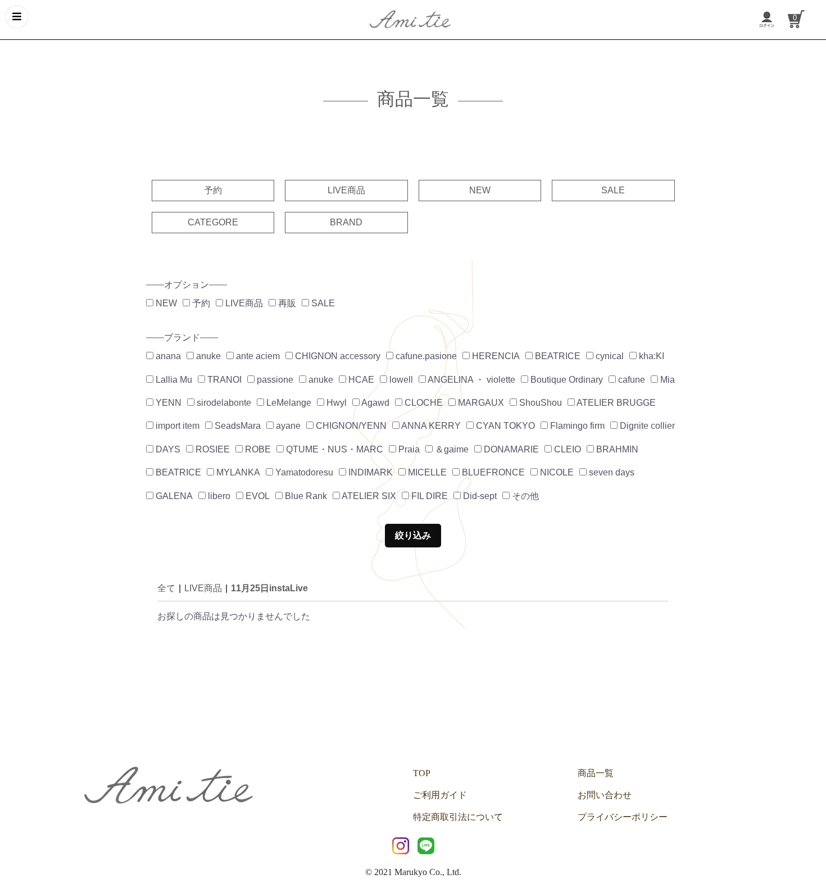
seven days (610, 472)
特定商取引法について (458, 817)
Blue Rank (305, 496)
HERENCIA (495, 356)
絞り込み (413, 535)
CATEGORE (213, 222)
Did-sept (479, 496)
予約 (213, 190)
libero (218, 496)
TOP (421, 773)
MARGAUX (480, 402)
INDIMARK (369, 472)
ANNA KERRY (430, 426)
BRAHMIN (616, 449)
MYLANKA (237, 472)
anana (167, 356)
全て (166, 588)
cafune (630, 379)
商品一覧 (596, 773)
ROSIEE (211, 449)
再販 (286, 303)
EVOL (256, 496)
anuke (207, 356)
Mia (666, 379)
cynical (608, 356)
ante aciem (257, 356)
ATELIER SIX (368, 496)
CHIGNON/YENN (350, 426)
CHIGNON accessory (336, 356)
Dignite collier (646, 426)
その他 (524, 496)
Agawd (374, 402)
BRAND (346, 222)
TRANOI (223, 379)
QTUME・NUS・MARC (333, 449)
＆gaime (451, 449)
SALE (613, 190)
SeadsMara (236, 426)
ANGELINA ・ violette (470, 379)
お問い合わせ (605, 795)
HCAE (360, 379)
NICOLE (556, 472)
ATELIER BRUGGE (615, 402)
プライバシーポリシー (623, 817)
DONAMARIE (510, 449)
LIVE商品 (346, 190)
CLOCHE (422, 402)
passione (274, 379)
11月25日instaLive (269, 588)
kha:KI (650, 356)
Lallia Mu (172, 379)
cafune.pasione (425, 356)
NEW (480, 190)
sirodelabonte (222, 402)
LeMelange (287, 402)
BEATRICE (556, 356)
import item (176, 426)
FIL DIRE (428, 496)
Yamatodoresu (303, 472)
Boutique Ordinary (565, 379)
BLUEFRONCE (492, 472)
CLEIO (566, 449)
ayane (287, 426)
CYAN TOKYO (504, 426)
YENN (167, 402)
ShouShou (539, 402)
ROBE (257, 449)
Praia (408, 449)
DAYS (166, 449)
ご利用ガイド (440, 795)
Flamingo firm (576, 426)
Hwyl (335, 402)
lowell (400, 379)
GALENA (173, 496)
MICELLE (426, 472)
